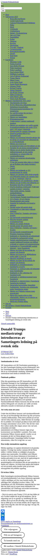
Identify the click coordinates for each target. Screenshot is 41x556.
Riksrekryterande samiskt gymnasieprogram (19, 221)
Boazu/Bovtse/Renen (17, 19)
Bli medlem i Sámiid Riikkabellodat (18, 306)
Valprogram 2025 (11, 17)
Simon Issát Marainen (18, 99)
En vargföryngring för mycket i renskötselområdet (21, 114)
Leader (12, 168)
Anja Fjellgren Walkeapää (19, 76)
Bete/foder (14, 56)
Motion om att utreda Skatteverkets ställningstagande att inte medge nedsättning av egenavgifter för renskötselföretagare (22, 153)
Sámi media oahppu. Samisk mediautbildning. (20, 192)
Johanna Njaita (15, 86)
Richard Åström (16, 88)
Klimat (12, 58)
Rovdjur (13, 43)
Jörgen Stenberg (16, 90)
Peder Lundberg (16, 70)
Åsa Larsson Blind (16, 72)
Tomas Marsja (15, 78)
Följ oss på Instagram (13, 535)
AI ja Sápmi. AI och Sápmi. (20, 199)
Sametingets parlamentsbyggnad (21, 238)
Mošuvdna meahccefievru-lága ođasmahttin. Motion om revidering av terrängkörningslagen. (23, 297)
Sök (2, 6)
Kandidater (9, 60)
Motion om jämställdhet (18, 117)
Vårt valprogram (11, 529)
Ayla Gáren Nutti (16, 82)
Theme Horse (13, 552)
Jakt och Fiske (15, 35)
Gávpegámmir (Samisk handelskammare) (25, 197)
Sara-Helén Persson (17, 66)
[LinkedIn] (20, 515)
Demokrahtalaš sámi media (19, 201)
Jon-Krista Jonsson (17, 92)
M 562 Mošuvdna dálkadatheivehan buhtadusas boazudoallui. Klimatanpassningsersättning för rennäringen (23, 108)
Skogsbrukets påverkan (18, 103)
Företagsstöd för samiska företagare (22, 131)
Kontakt (8, 308)
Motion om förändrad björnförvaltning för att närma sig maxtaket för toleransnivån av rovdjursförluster (25, 140)
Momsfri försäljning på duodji (21, 258)
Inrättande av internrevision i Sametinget (24, 281)
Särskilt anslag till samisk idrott (21, 207)
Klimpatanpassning (17, 119)
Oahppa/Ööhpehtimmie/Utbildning (22, 23)
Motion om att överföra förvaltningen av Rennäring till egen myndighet (24, 184)
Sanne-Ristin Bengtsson (18, 84)
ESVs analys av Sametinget (11, 521)
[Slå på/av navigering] (2, 4)
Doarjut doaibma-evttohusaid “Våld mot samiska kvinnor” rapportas (24, 188)
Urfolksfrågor (15, 31)
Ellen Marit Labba (16, 97)
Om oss (8, 304)
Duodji (12, 54)
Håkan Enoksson (16, 95)
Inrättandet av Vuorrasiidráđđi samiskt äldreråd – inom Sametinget (23, 247)
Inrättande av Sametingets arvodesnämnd (24, 236)
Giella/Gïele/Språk (16, 21)
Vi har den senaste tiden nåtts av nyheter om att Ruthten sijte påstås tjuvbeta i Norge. (24, 164)
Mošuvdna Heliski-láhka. (19, 301)
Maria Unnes (14, 80)
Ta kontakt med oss (12, 540)
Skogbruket (14, 45)
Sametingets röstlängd (18, 283)
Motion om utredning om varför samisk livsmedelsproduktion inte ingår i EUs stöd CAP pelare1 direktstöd (24, 127)
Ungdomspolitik (16, 49)
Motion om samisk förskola (20, 224)
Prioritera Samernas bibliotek (20, 234)
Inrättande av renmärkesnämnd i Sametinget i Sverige (21, 266)
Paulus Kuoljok (15, 64)
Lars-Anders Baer (7, 354)
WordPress (13, 554)
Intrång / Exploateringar (18, 33)
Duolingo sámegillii (17, 195)
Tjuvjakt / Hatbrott (16, 47)
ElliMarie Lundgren (17, 74)
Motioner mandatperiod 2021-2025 (18, 101)
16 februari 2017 (7, 352)
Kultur (12, 39)
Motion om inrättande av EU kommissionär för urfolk (20, 171)
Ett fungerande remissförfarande (21, 217)
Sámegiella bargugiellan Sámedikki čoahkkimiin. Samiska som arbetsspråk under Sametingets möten (24, 287)
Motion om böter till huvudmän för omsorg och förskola (22, 251)
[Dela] (20, 518)
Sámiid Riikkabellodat (24, 550)
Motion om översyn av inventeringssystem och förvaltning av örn (25, 145)
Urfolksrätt (14, 29)
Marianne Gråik (15, 62)
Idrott (12, 27)
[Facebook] (20, 511)
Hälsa (12, 25)
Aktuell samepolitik (8, 324)
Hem (7, 15)
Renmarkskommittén (17, 51)
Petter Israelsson (16, 68)
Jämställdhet (14, 37)
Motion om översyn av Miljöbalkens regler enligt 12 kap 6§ (23, 255)
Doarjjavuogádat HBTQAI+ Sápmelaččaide (20, 134)
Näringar (13, 41)
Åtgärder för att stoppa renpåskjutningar (24, 148)
